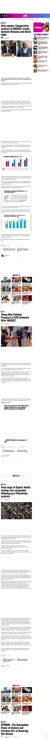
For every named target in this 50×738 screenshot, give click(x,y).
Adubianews (7, 38)
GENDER (19, 19)
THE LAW (28, 19)
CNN (8, 550)
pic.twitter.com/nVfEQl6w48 (17, 409)
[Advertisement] (25, 7)
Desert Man (7, 499)
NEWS (16, 19)
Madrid (5, 538)
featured (8, 245)
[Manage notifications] (47, 736)
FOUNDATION (32, 19)
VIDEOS (37, 19)
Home (13, 19)
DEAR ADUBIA (23, 19)
